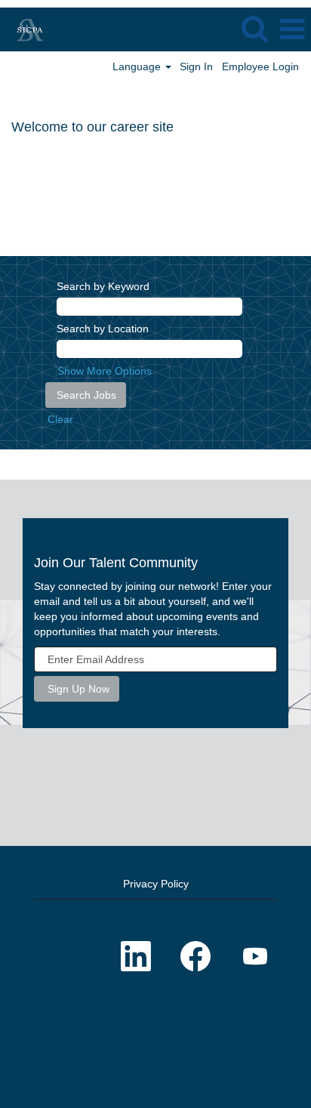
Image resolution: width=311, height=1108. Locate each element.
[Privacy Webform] (155, 1037)
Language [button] (138, 66)
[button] (292, 29)
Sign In (196, 66)
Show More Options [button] (104, 371)
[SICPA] (24, 28)
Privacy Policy (156, 884)
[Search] (254, 28)
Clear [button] (60, 419)
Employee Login (260, 66)
